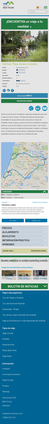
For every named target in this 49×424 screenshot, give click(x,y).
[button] (6, 202)
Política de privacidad (39, 202)
